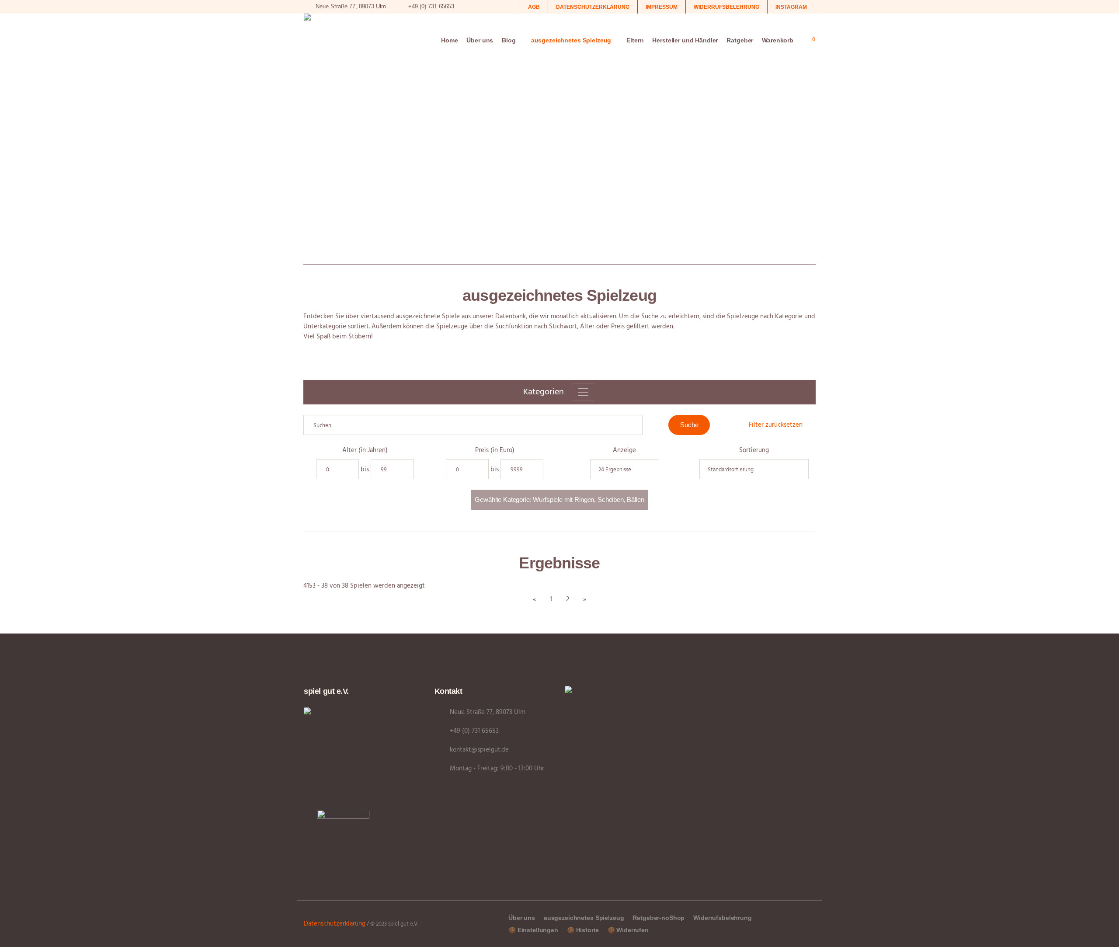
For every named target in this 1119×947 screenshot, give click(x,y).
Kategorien (543, 392)
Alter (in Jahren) (365, 451)
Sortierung (754, 451)
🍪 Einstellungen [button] (533, 929)
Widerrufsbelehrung (722, 917)
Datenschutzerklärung (334, 924)
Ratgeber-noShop (658, 917)
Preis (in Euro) (494, 451)
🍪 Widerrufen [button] (628, 929)
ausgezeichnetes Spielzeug (584, 917)
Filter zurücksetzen (776, 425)
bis (365, 470)
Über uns (521, 917)
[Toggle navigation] (583, 392)
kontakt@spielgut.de (479, 750)
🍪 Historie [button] (583, 929)
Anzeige (624, 451)
